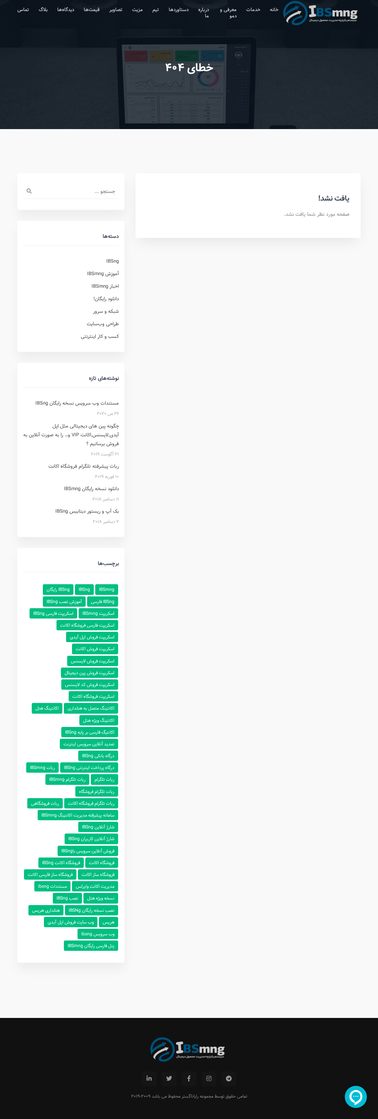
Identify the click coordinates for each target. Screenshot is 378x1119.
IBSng (112, 261)
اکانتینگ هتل (47, 708)
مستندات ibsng (52, 886)
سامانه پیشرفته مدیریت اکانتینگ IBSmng (77, 815)
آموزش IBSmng (103, 274)
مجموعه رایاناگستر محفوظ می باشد (182, 1096)
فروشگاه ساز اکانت (98, 874)
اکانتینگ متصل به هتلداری (91, 708)
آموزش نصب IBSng (64, 601)
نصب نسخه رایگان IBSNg (91, 910)
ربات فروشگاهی (45, 803)
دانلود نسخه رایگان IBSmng (91, 489)
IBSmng (106, 589)
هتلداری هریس (46, 910)
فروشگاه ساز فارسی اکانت (50, 874)
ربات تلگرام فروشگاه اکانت (91, 803)
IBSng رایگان (58, 589)
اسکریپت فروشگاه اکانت (93, 696)
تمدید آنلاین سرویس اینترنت (88, 744)
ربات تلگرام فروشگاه (96, 791)
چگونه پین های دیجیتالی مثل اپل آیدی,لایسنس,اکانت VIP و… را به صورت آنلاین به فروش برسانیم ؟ (71, 435)
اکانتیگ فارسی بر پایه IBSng (89, 732)
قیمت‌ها (92, 10)
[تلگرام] (228, 1078)
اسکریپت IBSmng (98, 613)
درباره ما (203, 13)
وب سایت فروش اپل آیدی (71, 922)
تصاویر (116, 10)
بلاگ (43, 10)
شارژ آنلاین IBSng (98, 827)
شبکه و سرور (106, 311)
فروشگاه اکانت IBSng (61, 862)
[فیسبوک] (189, 1078)
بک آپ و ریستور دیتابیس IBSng (87, 511)
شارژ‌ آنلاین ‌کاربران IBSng (91, 838)
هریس (108, 922)
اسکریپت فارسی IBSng (53, 613)
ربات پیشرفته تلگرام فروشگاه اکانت (83, 466)
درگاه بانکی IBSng (98, 755)
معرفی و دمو (228, 13)
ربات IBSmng (42, 767)
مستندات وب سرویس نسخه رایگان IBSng (77, 403)
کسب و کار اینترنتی (100, 336)
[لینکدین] (149, 1078)
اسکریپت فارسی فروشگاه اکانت (87, 625)
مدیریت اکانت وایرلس (95, 886)
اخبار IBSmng (105, 286)
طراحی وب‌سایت (103, 324)
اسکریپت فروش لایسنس (92, 661)
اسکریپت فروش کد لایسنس (89, 684)
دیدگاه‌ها (65, 10)
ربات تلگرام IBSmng (67, 779)
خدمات (253, 10)
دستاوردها (179, 10)
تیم (155, 10)
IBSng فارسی (102, 601)
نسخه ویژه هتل (100, 898)
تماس (23, 10)
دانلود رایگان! (106, 299)
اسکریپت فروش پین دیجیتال (89, 672)
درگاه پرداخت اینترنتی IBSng (89, 767)
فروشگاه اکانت (101, 862)
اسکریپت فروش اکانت (95, 648)
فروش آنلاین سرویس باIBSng (87, 851)
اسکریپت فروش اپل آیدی (92, 637)
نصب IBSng (67, 898)
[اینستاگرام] (209, 1078)
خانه (274, 10)
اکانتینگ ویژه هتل (98, 720)
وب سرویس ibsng (97, 934)
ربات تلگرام (104, 779)
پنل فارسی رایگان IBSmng (91, 945)
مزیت (137, 10)
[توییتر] (169, 1078)
